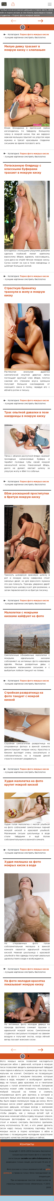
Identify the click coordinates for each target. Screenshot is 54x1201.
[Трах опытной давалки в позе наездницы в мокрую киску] (27, 439)
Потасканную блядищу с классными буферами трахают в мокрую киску (22, 169)
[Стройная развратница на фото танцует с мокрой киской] (27, 725)
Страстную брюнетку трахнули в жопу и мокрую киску (24, 292)
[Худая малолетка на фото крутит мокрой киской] (27, 808)
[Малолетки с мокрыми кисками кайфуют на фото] (27, 639)
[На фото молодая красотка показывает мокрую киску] (27, 1008)
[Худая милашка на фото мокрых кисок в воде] (27, 907)
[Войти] (13, 4)
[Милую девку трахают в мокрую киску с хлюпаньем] (27, 92)
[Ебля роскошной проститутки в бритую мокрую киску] (27, 539)
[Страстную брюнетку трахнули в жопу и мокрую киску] (27, 336)
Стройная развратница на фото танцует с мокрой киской (23, 696)
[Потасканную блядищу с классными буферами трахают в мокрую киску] (27, 215)
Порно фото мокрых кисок (34, 34)
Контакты (27, 1144)
